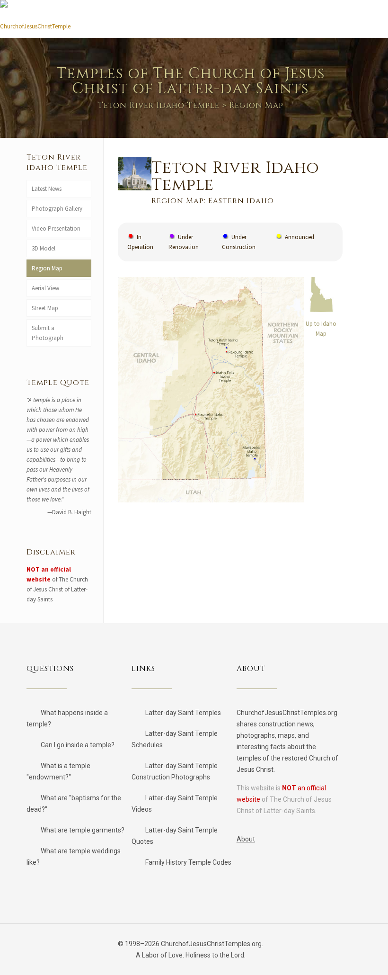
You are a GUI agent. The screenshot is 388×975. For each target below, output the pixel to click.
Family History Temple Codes (188, 862)
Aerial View (45, 288)
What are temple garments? (82, 830)
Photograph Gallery (57, 209)
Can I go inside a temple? (78, 745)
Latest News (47, 189)
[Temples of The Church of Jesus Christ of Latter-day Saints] (35, 22)
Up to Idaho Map (321, 329)
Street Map (45, 308)
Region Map (47, 268)
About (246, 839)
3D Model (43, 248)
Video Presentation (56, 228)
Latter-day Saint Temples (183, 712)
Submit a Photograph (49, 333)
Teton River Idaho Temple (158, 105)
